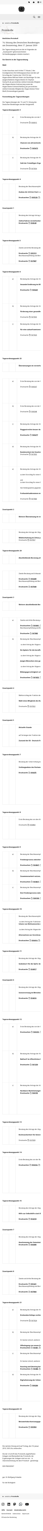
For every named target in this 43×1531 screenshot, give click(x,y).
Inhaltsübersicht (20, 1510)
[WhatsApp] (20, 1504)
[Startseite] (21, 9)
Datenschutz (17, 1514)
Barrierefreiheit (6, 1514)
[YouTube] (27, 1504)
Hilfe (3, 1510)
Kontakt (9, 1510)
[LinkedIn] (8, 1504)
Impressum (25, 1514)
